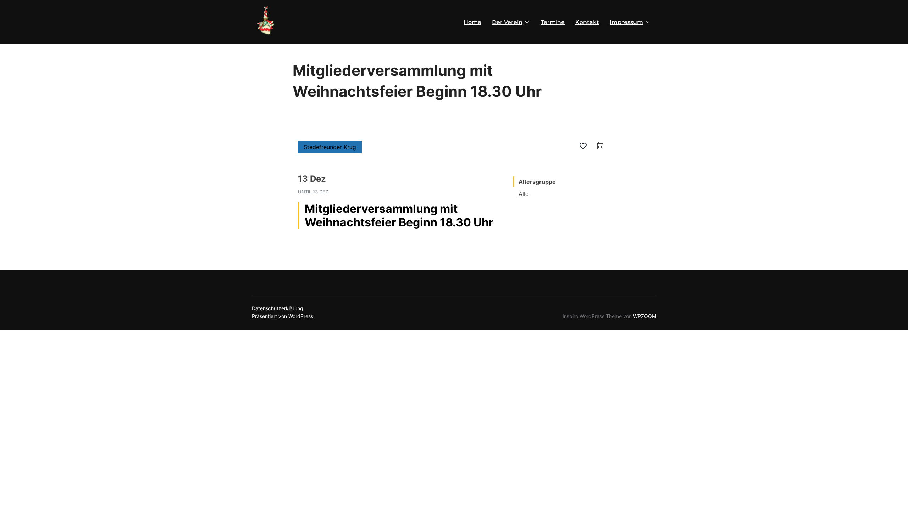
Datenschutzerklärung (277, 308)
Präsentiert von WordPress (282, 316)
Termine (553, 22)
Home (472, 22)
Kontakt (587, 22)
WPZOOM (644, 316)
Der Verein (507, 22)
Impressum (626, 22)
